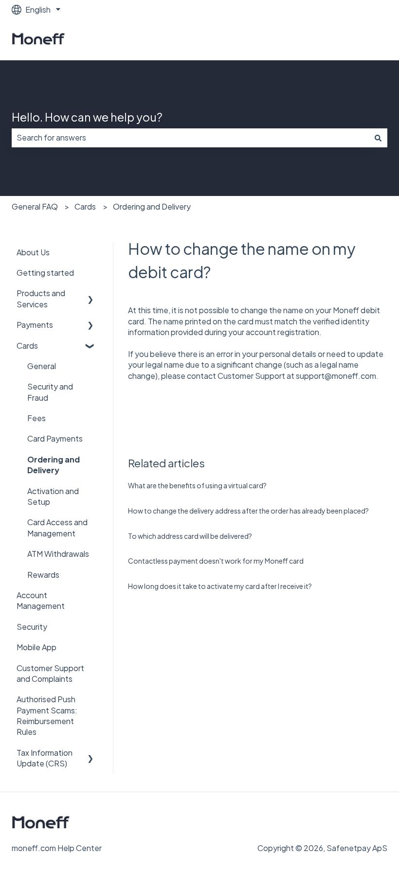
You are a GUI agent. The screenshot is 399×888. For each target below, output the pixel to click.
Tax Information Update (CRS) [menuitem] (45, 757)
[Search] (378, 137)
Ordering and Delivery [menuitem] (53, 464)
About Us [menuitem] (33, 252)
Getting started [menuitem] (45, 272)
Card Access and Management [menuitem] (57, 527)
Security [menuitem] (32, 627)
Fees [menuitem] (36, 418)
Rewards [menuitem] (43, 574)
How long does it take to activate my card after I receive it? (220, 586)
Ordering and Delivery (152, 206)
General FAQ (35, 206)
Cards (85, 206)
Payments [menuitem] (35, 325)
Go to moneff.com (344, 40)
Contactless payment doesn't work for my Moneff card (216, 560)
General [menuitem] (41, 366)
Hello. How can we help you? (87, 117)
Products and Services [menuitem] (41, 298)
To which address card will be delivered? (190, 536)
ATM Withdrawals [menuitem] (58, 554)
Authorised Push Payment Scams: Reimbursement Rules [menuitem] (47, 715)
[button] (90, 294)
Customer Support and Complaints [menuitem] (50, 673)
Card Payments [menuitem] (55, 438)
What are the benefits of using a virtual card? (197, 485)
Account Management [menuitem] (41, 600)
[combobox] (190, 137)
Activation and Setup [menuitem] (53, 496)
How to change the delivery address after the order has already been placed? (248, 510)
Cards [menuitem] (27, 345)
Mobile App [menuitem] (36, 647)
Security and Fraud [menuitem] (50, 391)
